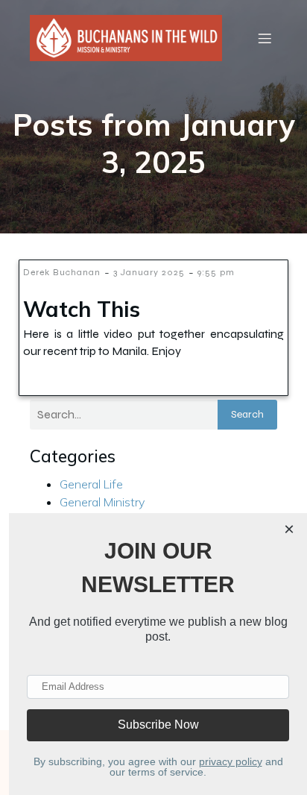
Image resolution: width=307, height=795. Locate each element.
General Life (91, 484)
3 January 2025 (149, 272)
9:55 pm (216, 272)
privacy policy (230, 761)
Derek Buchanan (62, 272)
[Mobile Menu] (264, 38)
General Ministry (102, 501)
